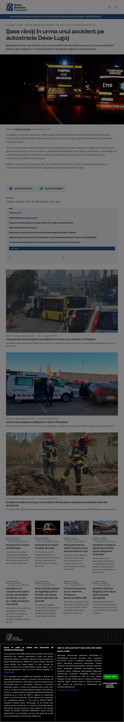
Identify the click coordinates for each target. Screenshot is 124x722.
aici (26, 700)
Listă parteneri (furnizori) (67, 690)
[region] (62, 683)
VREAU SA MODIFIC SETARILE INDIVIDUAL (110, 685)
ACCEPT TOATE (111, 677)
